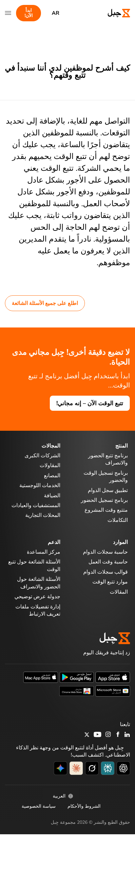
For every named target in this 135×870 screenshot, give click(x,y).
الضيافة (52, 495)
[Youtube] (97, 735)
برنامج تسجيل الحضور (104, 500)
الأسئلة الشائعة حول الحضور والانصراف (38, 583)
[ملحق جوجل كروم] (76, 690)
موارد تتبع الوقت (110, 581)
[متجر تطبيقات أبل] (112, 677)
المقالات (119, 592)
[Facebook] (118, 735)
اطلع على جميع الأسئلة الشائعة (45, 303)
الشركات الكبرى (42, 455)
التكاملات (117, 520)
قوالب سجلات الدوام (105, 572)
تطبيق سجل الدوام (108, 490)
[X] (86, 735)
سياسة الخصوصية (39, 806)
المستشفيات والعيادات (35, 505)
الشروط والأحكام (84, 806)
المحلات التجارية (42, 515)
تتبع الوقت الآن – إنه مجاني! (89, 403)
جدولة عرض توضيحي (37, 596)
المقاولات (50, 465)
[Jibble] (113, 13)
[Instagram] (108, 735)
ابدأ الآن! (29, 13)
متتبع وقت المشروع (106, 510)
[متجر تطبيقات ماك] (40, 677)
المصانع (52, 475)
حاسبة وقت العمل (108, 561)
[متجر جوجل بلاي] (76, 677)
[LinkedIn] (127, 735)
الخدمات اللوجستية (39, 485)
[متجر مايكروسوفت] (112, 690)
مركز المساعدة (43, 552)
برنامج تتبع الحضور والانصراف (108, 459)
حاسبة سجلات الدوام (105, 552)
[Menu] (8, 13)
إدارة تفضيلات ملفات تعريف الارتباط (37, 610)
